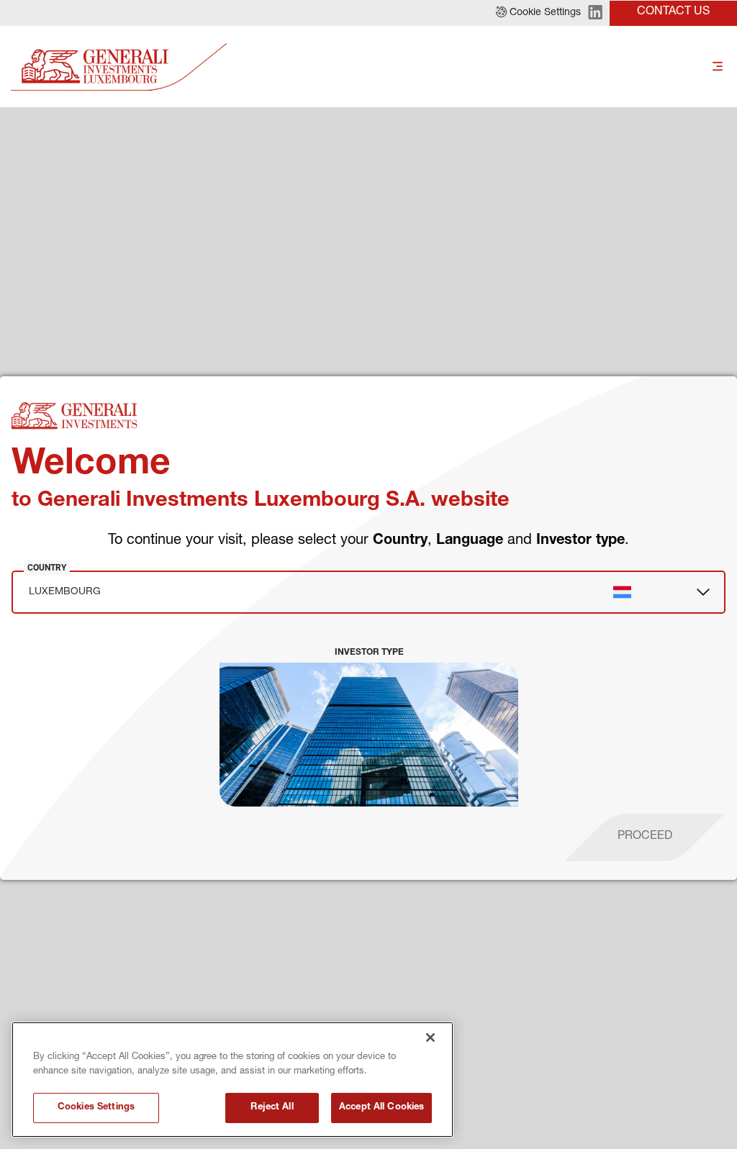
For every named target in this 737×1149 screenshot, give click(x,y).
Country (46, 568)
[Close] (430, 1037)
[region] (232, 1079)
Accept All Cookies (381, 1107)
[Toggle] (717, 67)
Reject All (271, 1107)
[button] (538, 13)
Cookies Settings (96, 1107)
